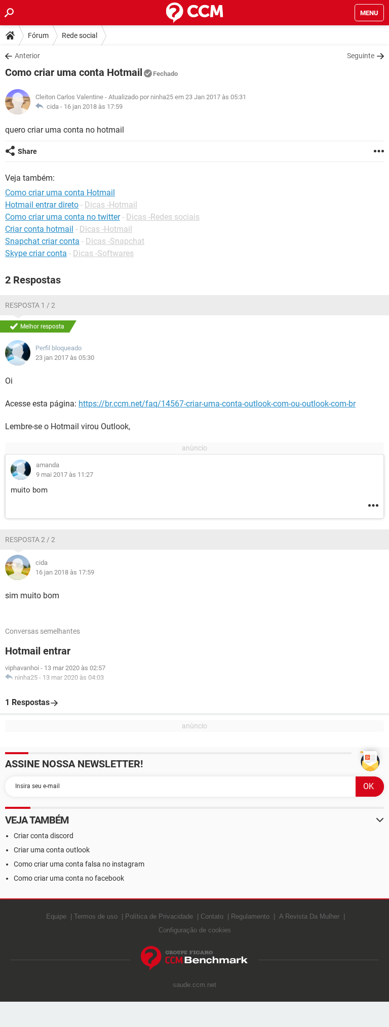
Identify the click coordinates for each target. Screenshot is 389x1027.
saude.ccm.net (194, 985)
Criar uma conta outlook (52, 850)
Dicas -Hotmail (111, 205)
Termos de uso (96, 916)
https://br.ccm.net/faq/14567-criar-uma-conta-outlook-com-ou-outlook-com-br (217, 403)
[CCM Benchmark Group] (194, 958)
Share (27, 151)
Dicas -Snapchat (115, 241)
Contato (212, 916)
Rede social (79, 35)
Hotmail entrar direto (42, 205)
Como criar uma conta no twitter (62, 217)
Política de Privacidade (159, 916)
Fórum (38, 35)
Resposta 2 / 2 (30, 540)
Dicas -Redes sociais (163, 217)
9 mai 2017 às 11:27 (64, 474)
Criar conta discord (43, 836)
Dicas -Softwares (103, 253)
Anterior (27, 56)
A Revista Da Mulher (309, 916)
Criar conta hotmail (39, 229)
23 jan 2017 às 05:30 (64, 357)
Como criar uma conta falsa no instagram (79, 864)
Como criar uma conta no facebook (69, 878)
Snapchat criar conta (42, 241)
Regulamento (250, 916)
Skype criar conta (36, 253)
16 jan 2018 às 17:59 (93, 106)
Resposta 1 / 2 (30, 305)
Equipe (56, 916)
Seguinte (360, 56)
